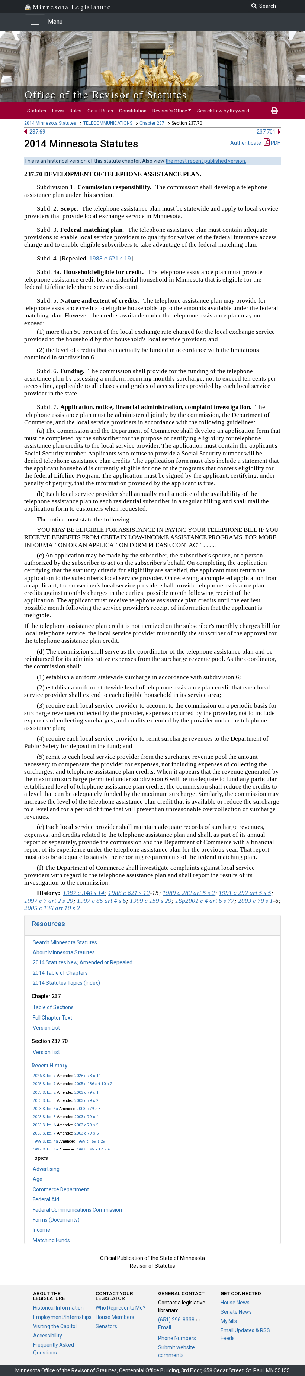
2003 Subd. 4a (45, 1108)
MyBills (229, 1321)
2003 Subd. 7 (44, 1133)
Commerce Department (61, 1189)
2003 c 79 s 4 (86, 1117)
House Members (115, 1317)
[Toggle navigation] (35, 21)
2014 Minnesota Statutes (50, 123)
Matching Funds (51, 1240)
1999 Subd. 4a (45, 1141)
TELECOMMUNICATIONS (107, 123)
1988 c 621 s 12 (129, 892)
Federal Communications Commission (77, 1210)
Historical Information (58, 1308)
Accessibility (47, 1336)
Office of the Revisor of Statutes (106, 94)
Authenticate (245, 143)
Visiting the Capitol (55, 1326)
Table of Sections (53, 1007)
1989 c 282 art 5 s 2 (189, 892)
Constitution (133, 110)
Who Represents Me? (120, 1308)
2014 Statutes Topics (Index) (66, 983)
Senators (106, 1326)
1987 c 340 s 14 (84, 892)
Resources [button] (48, 924)
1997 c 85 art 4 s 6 (93, 1149)
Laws (58, 110)
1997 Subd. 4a (45, 1149)
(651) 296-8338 (176, 1320)
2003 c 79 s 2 (86, 1100)
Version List (46, 1028)
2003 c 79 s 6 (86, 1133)
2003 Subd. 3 (44, 1100)
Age (37, 1179)
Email (164, 1327)
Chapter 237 (151, 123)
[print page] (274, 110)
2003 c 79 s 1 (86, 1092)
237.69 (37, 132)
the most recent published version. (206, 161)
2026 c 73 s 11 (87, 1075)
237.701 (266, 132)
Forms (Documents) (56, 1220)
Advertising (46, 1169)
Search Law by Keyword (223, 110)
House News (235, 1303)
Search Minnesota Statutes (65, 942)
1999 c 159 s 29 (91, 1141)
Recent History (49, 1066)
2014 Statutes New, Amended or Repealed (82, 962)
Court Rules (100, 110)
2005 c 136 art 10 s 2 (93, 1084)
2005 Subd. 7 (44, 1084)
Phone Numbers (177, 1338)
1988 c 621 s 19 (110, 258)
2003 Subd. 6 (44, 1125)
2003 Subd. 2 (44, 1092)
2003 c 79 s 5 (86, 1125)
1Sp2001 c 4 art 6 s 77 (204, 900)
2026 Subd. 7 (44, 1075)
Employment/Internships (62, 1317)
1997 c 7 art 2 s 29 (48, 900)
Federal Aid (46, 1199)
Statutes (36, 110)
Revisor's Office (169, 110)
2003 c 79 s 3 (89, 1108)
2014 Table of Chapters (60, 973)
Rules (75, 110)
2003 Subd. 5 (44, 1117)
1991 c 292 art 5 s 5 (245, 892)
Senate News (236, 1312)
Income (41, 1230)
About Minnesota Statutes (64, 952)
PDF (275, 143)
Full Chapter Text (52, 1018)
